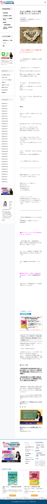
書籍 (3, 45)
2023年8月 (4, 156)
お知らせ (3, 77)
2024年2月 (4, 141)
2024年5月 (4, 133)
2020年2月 (4, 181)
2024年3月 (4, 138)
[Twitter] (3, 220)
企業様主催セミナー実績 (7, 40)
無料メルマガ (27, 261)
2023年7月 (4, 159)
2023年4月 (4, 166)
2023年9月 (4, 154)
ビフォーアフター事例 (6, 79)
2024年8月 (4, 126)
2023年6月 (4, 161)
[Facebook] (2, 220)
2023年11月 (4, 148)
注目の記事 (4, 90)
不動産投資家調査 (7, 24)
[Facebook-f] (9, 449)
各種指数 (4, 22)
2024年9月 (4, 123)
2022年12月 (4, 171)
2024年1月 (4, 143)
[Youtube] (14, 449)
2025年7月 (4, 108)
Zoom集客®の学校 (5, 74)
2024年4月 (4, 136)
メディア (4, 43)
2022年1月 (4, 179)
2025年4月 (4, 113)
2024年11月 (4, 118)
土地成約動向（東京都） (7, 15)
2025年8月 (4, 106)
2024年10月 (4, 121)
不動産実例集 (5, 12)
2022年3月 (4, 176)
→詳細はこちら (42, 465)
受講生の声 (4, 87)
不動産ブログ (4, 84)
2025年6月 (4, 111)
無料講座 (3, 92)
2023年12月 (4, 146)
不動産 (3, 82)
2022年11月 (4, 174)
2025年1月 (4, 116)
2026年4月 (4, 103)
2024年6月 (4, 131)
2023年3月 (4, 169)
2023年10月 (4, 151)
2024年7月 (4, 128)
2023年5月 (4, 164)
